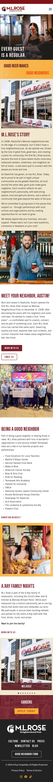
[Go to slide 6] (29, 693)
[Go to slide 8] (34, 693)
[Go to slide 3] (23, 693)
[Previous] (5, 666)
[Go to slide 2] (20, 693)
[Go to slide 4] (25, 693)
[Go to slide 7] (32, 693)
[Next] (47, 666)
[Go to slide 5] (27, 693)
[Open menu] (50, 9)
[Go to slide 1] (18, 693)
